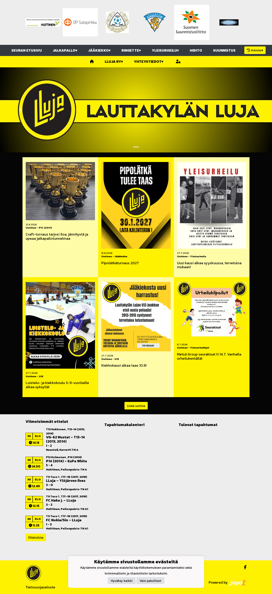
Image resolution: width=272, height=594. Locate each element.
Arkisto (257, 50)
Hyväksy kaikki (121, 580)
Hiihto (196, 50)
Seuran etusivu (26, 50)
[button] (20, 109)
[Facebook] (244, 567)
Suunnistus (224, 50)
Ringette (131, 50)
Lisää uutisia (136, 405)
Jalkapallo (65, 50)
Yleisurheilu (165, 50)
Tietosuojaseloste (40, 587)
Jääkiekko (99, 50)
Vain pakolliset (150, 580)
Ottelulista (35, 537)
